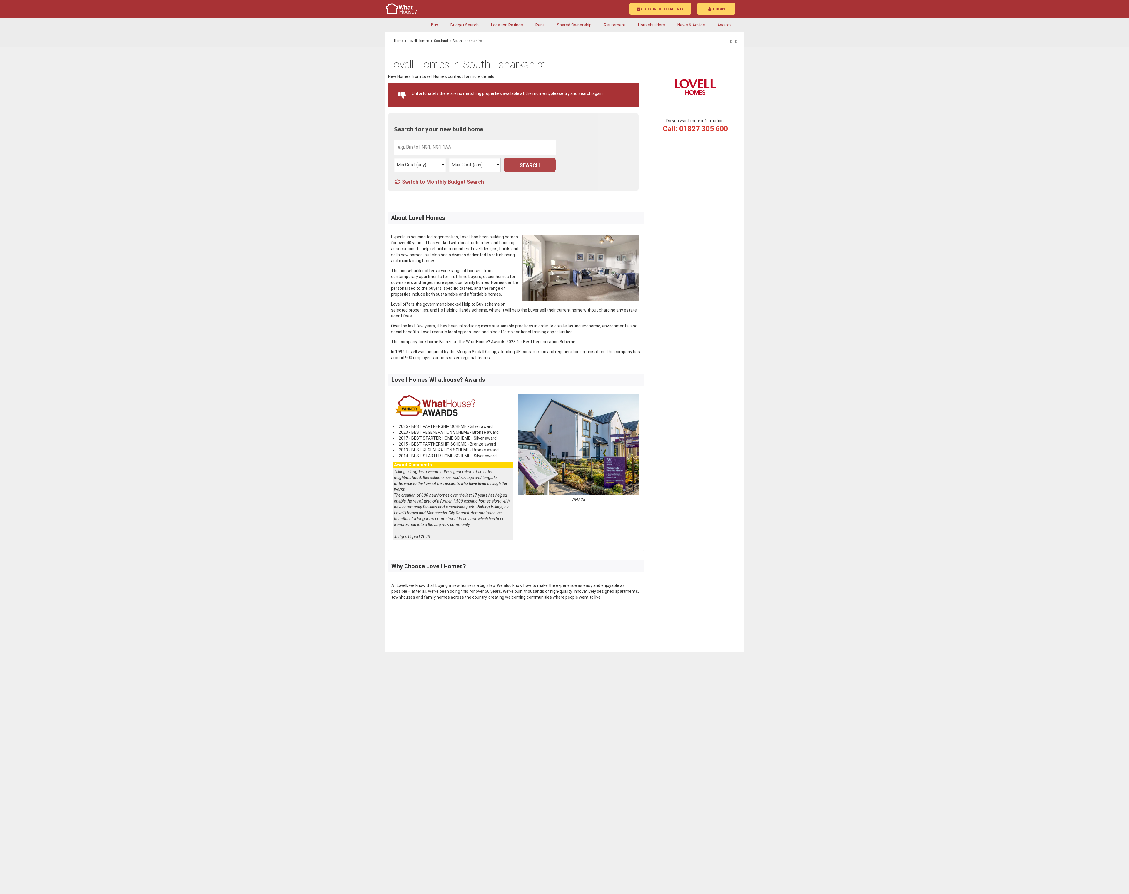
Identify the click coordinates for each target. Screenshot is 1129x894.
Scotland (441, 41)
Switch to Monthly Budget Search (442, 182)
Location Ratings (507, 25)
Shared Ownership (574, 25)
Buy (434, 25)
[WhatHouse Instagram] (736, 41)
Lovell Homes (418, 41)
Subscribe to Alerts (663, 9)
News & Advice (691, 25)
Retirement (615, 25)
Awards (724, 25)
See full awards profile (415, 543)
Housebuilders (651, 25)
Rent (540, 25)
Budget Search (464, 25)
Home (398, 41)
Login (718, 9)
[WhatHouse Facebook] (731, 41)
